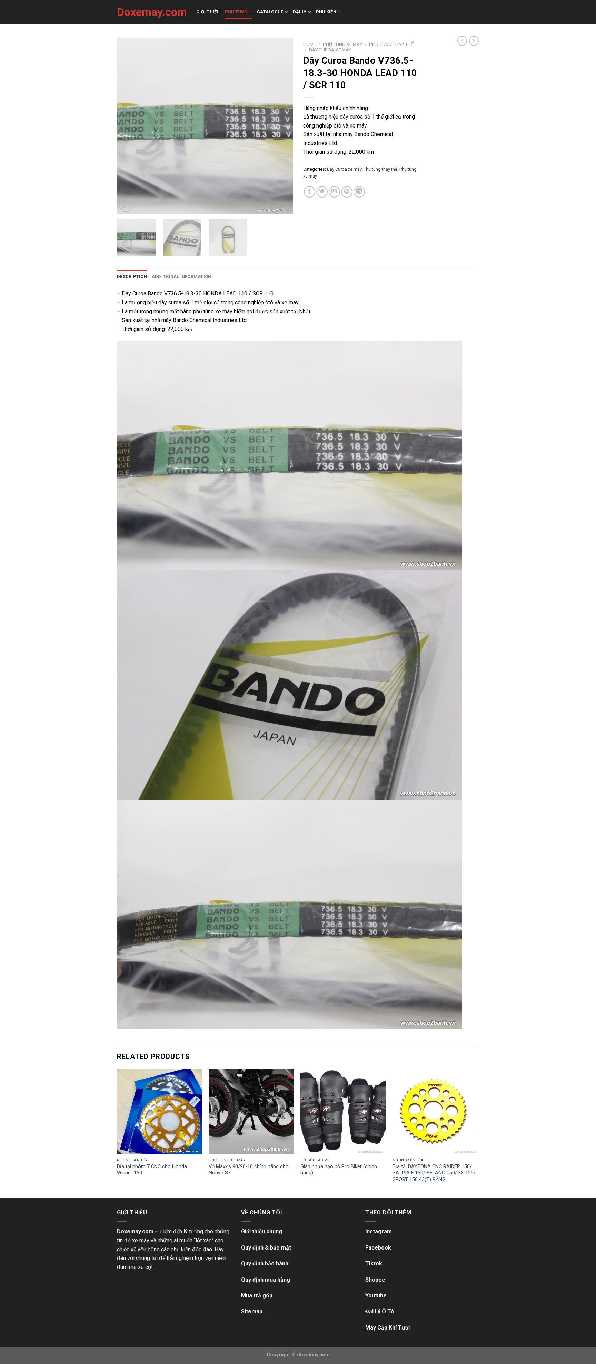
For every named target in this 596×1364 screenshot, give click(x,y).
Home (309, 44)
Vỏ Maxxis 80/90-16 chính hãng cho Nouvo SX (249, 1170)
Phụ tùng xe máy (342, 44)
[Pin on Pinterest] (346, 192)
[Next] (281, 125)
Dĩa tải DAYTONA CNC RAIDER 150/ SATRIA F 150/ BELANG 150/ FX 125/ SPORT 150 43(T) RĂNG (434, 1173)
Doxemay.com (151, 12)
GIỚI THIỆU (208, 11)
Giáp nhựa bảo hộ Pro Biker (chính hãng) (338, 1170)
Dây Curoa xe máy (330, 49)
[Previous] (129, 125)
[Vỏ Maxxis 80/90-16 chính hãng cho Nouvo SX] (251, 1111)
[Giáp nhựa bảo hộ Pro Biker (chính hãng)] (343, 1111)
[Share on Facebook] (309, 192)
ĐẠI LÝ (300, 11)
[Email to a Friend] (334, 192)
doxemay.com (313, 1355)
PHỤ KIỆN (326, 11)
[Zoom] (126, 205)
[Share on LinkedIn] (359, 192)
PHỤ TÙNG (236, 11)
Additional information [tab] (181, 276)
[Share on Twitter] (322, 192)
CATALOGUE (270, 11)
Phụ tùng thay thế (391, 44)
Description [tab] (132, 276)
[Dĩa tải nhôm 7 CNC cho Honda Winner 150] (159, 1111)
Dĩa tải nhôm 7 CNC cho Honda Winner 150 (152, 1170)
